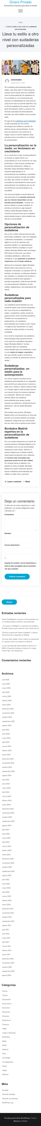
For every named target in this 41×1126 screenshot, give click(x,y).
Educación (6, 1012)
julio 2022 (5, 879)
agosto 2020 (6, 975)
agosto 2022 (6, 875)
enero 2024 (6, 804)
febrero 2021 (7, 950)
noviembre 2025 (8, 713)
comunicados (16, 79)
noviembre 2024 (8, 763)
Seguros (5, 1049)
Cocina (4, 991)
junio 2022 (6, 883)
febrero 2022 (7, 900)
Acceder (5, 1090)
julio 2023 (5, 829)
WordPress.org (7, 1102)
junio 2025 (6, 733)
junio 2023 (6, 833)
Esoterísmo (6, 1020)
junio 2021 (6, 933)
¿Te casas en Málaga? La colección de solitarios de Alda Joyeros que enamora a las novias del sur (20, 627)
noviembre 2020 (8, 963)
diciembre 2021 (8, 908)
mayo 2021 (6, 938)
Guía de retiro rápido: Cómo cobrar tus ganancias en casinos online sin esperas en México (20, 640)
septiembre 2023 (8, 821)
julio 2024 (5, 779)
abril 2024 (5, 792)
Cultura (5, 995)
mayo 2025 (6, 738)
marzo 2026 (6, 696)
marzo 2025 (6, 746)
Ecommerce (6, 1003)
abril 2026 (5, 692)
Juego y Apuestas (9, 1032)
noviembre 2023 (8, 813)
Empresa (5, 1016)
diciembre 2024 (8, 759)
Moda (27, 481)
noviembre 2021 (8, 913)
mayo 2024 (6, 788)
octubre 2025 (7, 717)
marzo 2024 (6, 796)
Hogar (4, 1028)
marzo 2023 (6, 846)
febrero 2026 (7, 700)
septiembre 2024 (8, 771)
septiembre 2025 (8, 721)
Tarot (4, 1053)
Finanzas (5, 1024)
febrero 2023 (7, 850)
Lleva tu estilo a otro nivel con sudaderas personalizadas (22, 27)
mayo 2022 (6, 888)
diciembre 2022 (8, 858)
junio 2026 (6, 684)
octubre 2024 (7, 767)
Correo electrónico (12, 545)
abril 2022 (5, 892)
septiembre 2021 (8, 921)
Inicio (20, 22)
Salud (4, 1045)
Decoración (6, 999)
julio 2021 (5, 929)
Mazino (16, 1121)
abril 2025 (5, 742)
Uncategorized (7, 1062)
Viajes (4, 1070)
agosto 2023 (6, 825)
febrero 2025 (7, 750)
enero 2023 (6, 854)
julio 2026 (5, 679)
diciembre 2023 (8, 808)
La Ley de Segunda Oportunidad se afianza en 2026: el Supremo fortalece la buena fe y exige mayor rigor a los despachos (19, 648)
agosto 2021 (6, 925)
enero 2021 (6, 954)
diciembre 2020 (8, 958)
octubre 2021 (7, 917)
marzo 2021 (6, 946)
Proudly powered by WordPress (17, 1118)
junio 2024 (6, 783)
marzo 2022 (6, 896)
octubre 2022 (7, 867)
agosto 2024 (6, 775)
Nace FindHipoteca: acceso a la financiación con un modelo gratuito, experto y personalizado (20, 620)
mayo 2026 (6, 688)
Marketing (6, 1037)
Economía (6, 1007)
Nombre (8, 533)
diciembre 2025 (8, 708)
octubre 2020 (7, 967)
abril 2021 (5, 942)
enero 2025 (6, 754)
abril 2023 (5, 842)
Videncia (5, 1074)
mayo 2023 (6, 838)
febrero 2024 (7, 800)
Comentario (9, 514)
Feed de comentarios (10, 1098)
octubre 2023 (7, 817)
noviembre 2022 (8, 863)
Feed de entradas (8, 1094)
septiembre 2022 (8, 871)
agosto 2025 (6, 725)
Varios (4, 1066)
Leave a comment (14, 481)
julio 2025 (5, 729)
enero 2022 (6, 904)
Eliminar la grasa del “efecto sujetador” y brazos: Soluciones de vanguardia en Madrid (20, 633)
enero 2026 (6, 704)
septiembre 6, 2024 (18, 82)
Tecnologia (6, 1057)
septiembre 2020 (8, 971)
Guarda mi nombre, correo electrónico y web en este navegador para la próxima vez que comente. (20, 566)
